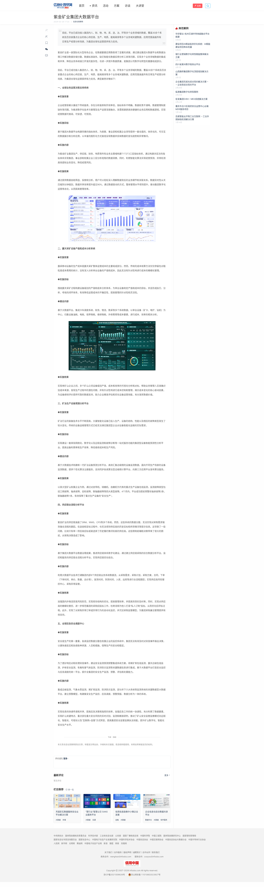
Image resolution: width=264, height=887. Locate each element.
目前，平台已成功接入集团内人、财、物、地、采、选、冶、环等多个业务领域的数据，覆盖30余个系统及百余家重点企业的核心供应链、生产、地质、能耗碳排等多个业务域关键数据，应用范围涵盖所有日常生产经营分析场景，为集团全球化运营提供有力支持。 (112, 37)
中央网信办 (58, 835)
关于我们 (108, 852)
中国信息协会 (142, 839)
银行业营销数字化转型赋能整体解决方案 (191, 55)
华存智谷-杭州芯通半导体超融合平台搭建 (192, 35)
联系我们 (156, 852)
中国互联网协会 (156, 839)
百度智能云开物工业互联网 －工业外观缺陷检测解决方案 (192, 118)
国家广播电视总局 (130, 835)
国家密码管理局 (189, 835)
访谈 (127, 5)
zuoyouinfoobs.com (153, 856)
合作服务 (118, 852)
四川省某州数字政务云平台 (187, 64)
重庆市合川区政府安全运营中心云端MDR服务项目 (191, 107)
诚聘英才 (137, 852)
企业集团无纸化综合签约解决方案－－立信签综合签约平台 (191, 83)
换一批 (71, 789)
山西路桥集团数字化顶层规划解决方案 (191, 73)
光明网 (72, 843)
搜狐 (111, 843)
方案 (116, 5)
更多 (166, 775)
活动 (105, 5)
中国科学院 (145, 835)
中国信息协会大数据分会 (175, 839)
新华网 (64, 843)
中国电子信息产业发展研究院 (104, 839)
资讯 (94, 5)
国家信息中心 (84, 839)
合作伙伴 (146, 852)
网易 (117, 843)
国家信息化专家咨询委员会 (65, 839)
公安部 (118, 835)
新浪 (106, 843)
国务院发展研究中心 (172, 835)
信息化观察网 (78, 22)
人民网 (56, 843)
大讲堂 (140, 5)
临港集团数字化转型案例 (186, 92)
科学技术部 (93, 835)
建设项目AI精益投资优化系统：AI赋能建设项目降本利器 (192, 45)
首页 (81, 5)
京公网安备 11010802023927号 (145, 874)
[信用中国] (132, 863)
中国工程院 (156, 835)
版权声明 (127, 852)
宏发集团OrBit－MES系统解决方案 (191, 99)
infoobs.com (135, 870)
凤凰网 (124, 843)
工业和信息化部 (106, 835)
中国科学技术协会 (126, 839)
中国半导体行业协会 (197, 839)
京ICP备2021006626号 (114, 874)
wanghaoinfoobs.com (120, 856)
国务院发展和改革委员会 (75, 835)
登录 (65, 758)
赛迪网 (79, 843)
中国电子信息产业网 (93, 843)
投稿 (199, 6)
